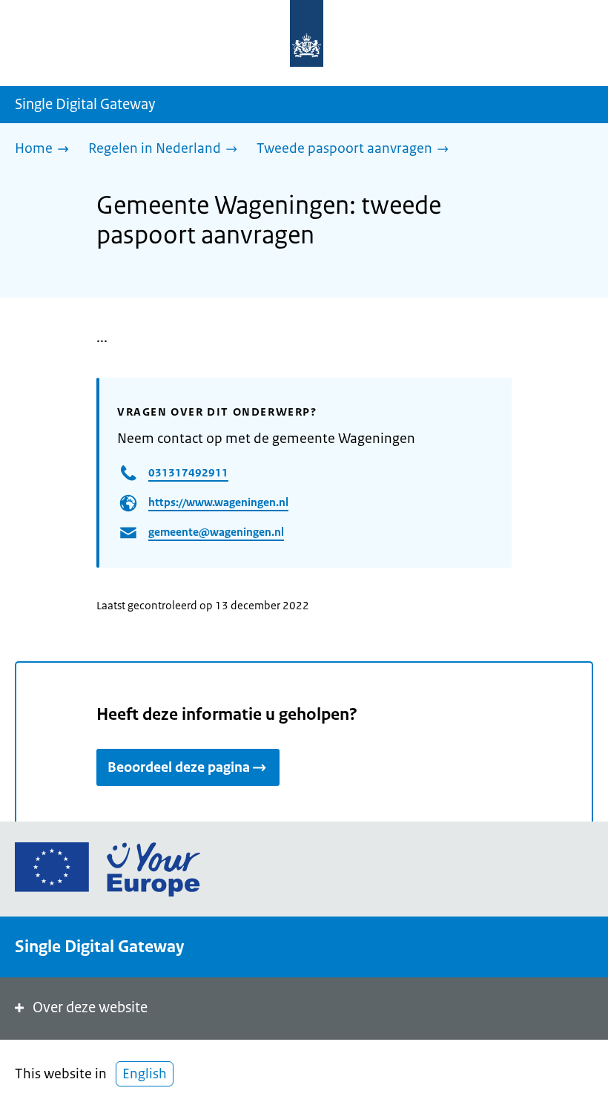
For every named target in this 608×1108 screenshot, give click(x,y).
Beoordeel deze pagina (179, 767)
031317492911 (188, 472)
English (144, 1074)
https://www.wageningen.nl (218, 502)
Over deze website (90, 1007)
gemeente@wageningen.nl (216, 532)
